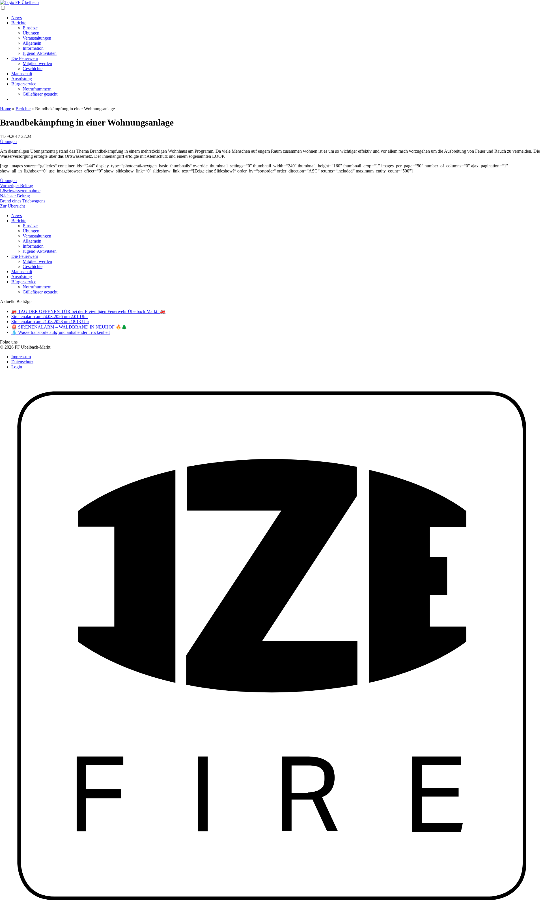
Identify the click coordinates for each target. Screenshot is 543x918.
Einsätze (30, 27)
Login (16, 366)
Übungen (31, 33)
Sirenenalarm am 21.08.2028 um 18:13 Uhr (50, 321)
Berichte (18, 22)
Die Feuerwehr (24, 58)
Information (33, 48)
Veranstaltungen (37, 38)
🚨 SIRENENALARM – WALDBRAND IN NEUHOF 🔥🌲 (69, 327)
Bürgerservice (23, 83)
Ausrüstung (21, 78)
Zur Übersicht (12, 206)
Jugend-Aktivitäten (40, 53)
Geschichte (32, 68)
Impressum (21, 356)
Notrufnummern (37, 89)
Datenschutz (22, 361)
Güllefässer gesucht (40, 94)
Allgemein (32, 43)
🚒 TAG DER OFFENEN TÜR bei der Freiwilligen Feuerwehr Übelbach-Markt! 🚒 (88, 311)
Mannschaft (21, 73)
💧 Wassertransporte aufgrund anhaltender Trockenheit (60, 332)
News (16, 17)
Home (5, 108)
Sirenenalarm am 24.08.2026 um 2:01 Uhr (49, 316)
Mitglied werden (37, 63)
